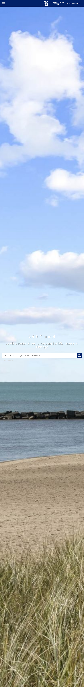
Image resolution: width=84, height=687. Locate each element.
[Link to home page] (54, 3)
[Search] (79, 355)
